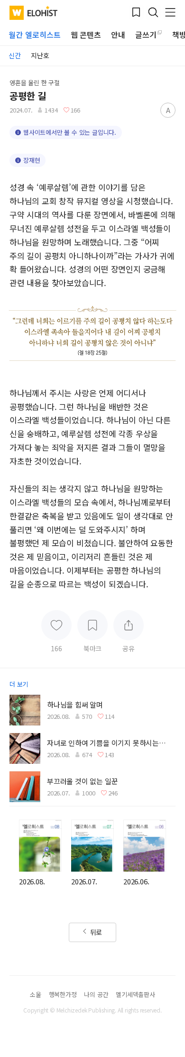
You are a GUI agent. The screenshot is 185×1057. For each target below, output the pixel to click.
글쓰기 (146, 34)
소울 (35, 994)
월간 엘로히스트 (35, 34)
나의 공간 (96, 994)
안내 (118, 34)
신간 (15, 55)
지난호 (40, 55)
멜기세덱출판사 (135, 994)
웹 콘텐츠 (86, 34)
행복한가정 (63, 994)
